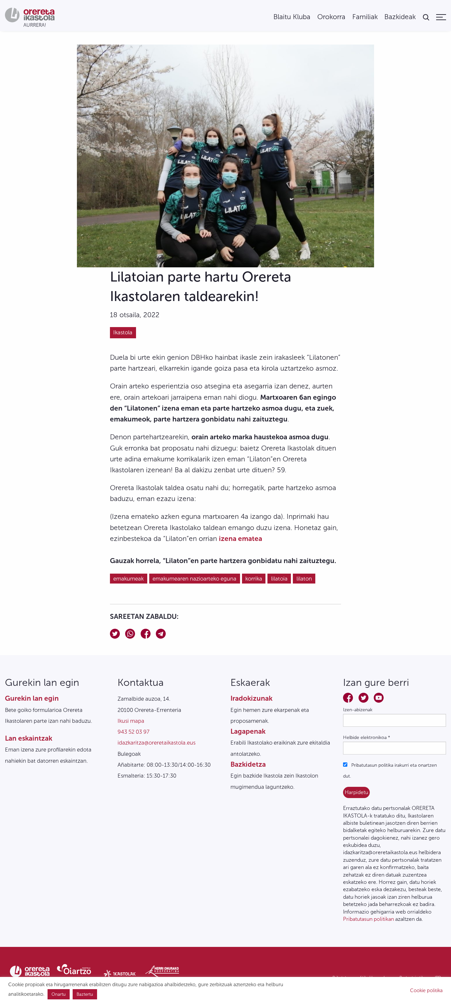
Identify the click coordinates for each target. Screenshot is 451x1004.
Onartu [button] (59, 994)
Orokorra (331, 17)
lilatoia (279, 578)
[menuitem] (291, 17)
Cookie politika (426, 990)
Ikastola (122, 332)
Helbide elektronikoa (366, 737)
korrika (253, 578)
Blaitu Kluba (291, 17)
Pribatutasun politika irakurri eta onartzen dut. (390, 770)
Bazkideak (400, 17)
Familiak (365, 17)
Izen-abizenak (357, 710)
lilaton (304, 578)
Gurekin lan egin (32, 698)
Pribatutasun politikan (368, 919)
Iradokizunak (251, 698)
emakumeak (128, 578)
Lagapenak (247, 731)
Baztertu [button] (85, 994)
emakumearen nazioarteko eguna (194, 578)
